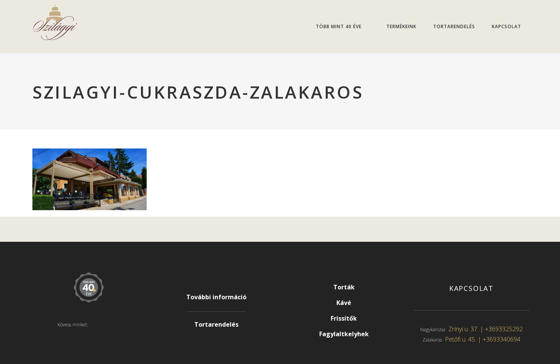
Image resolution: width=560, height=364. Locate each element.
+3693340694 (501, 339)
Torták (344, 287)
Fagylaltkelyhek (344, 334)
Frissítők (344, 318)
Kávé (343, 303)
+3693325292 (504, 329)
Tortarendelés (216, 324)
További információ (216, 297)
